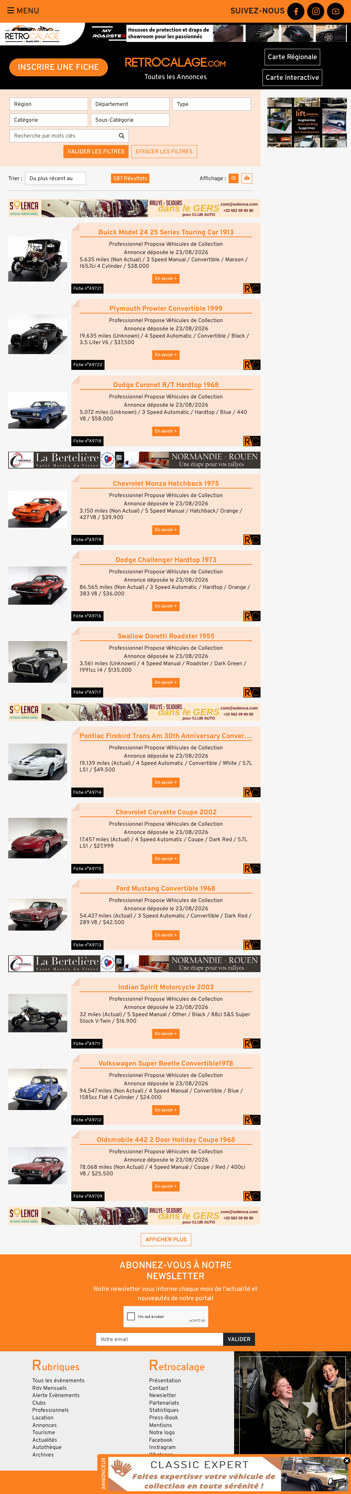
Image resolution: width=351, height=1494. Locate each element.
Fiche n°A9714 (87, 792)
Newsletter (162, 1395)
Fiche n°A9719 (87, 540)
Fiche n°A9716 (87, 616)
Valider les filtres (96, 151)
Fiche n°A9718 (87, 441)
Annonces (44, 1425)
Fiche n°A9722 (87, 365)
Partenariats (164, 1403)
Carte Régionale (292, 57)
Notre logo (162, 1432)
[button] (37, 257)
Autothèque (47, 1447)
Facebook (161, 1440)
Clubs (39, 1403)
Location (42, 1417)
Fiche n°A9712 (87, 1120)
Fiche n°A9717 (87, 692)
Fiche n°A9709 (87, 1196)
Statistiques (164, 1410)
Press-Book (163, 1417)
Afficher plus (166, 1239)
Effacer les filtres (164, 151)
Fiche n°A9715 (87, 869)
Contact (158, 1388)
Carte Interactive (292, 78)
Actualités (44, 1440)
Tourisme (43, 1432)
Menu (26, 11)
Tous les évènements (58, 1380)
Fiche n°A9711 (86, 1044)
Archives (43, 1455)
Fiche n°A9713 (87, 945)
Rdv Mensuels (49, 1388)
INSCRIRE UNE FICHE (58, 67)
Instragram (162, 1447)
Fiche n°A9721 (87, 288)
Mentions (160, 1425)
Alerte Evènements (56, 1395)
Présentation (165, 1380)
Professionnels (50, 1410)
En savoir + (166, 278)
